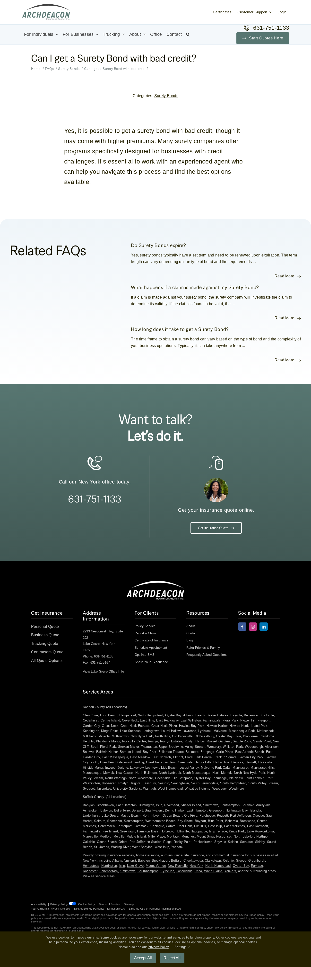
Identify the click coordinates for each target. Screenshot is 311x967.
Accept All (143, 958)
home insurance (147, 855)
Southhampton (148, 871)
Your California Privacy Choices (50, 908)
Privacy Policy (59, 904)
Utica (198, 871)
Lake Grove (135, 865)
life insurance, (194, 855)
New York (90, 860)
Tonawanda (184, 871)
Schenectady (108, 871)
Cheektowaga (193, 860)
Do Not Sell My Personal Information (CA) (99, 908)
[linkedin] (263, 626)
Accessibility (38, 904)
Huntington (109, 865)
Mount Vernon (156, 865)
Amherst (130, 860)
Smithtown (128, 871)
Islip (122, 865)
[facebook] (242, 626)
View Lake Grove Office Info (103, 671)
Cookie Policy (86, 904)
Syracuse (167, 871)
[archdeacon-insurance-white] (155, 582)
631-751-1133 (94, 499)
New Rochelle (178, 865)
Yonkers (230, 871)
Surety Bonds (166, 96)
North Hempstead (218, 865)
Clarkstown (213, 860)
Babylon (144, 860)
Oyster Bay (241, 865)
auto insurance (171, 855)
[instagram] (253, 626)
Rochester (90, 871)
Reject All (172, 958)
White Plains (213, 871)
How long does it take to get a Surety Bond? (180, 329)
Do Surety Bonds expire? (158, 245)
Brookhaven (160, 860)
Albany (117, 860)
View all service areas (99, 876)
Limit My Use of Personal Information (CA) (155, 908)
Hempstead (91, 865)
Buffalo (176, 860)
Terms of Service (109, 904)
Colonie (228, 860)
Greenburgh (256, 860)
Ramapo (257, 865)
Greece (241, 860)
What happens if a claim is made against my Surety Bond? (195, 287)
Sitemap (129, 904)
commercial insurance (228, 855)
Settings (181, 947)
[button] (188, 34)
